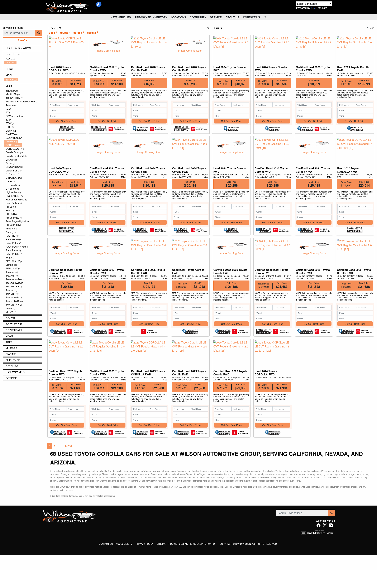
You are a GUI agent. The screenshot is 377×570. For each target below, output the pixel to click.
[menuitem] (23, 59)
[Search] (38, 33)
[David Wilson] (67, 7)
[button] (99, 4)
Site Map (162, 543)
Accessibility (124, 543)
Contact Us (106, 543)
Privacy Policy (145, 543)
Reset (21, 40)
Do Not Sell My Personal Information (193, 543)
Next (68, 445)
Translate (321, 8)
